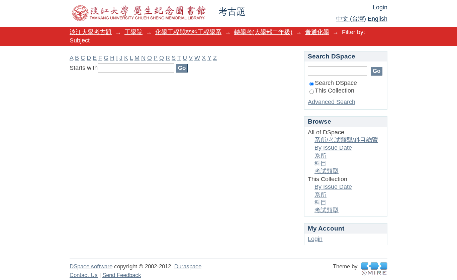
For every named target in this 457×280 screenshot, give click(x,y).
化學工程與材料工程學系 (188, 32)
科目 (320, 163)
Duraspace (187, 266)
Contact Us (84, 275)
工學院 (133, 32)
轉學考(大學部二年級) (263, 32)
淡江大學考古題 (91, 32)
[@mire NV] (374, 269)
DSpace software (91, 266)
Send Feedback (121, 275)
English (377, 18)
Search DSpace (336, 83)
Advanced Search (331, 102)
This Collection (334, 90)
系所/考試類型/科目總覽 (346, 140)
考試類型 (326, 171)
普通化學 (317, 32)
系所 (320, 155)
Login (380, 7)
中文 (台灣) (351, 18)
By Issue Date (333, 147)
